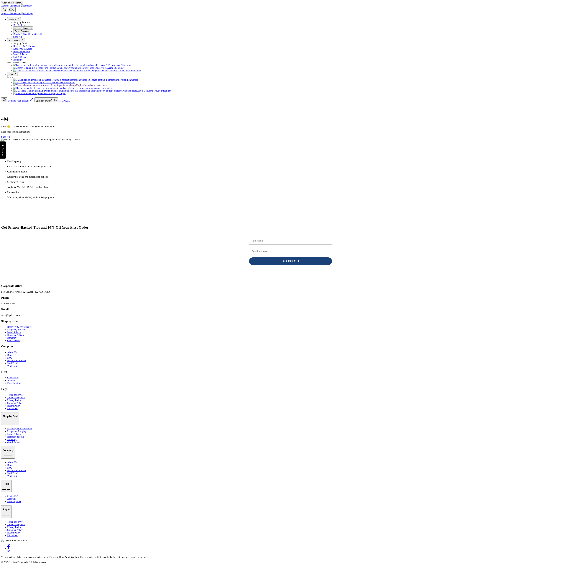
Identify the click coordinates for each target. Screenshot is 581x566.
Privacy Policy (14, 400)
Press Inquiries (14, 383)
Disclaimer (12, 408)
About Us (12, 352)
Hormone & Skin (15, 335)
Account (11, 380)
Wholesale (12, 366)
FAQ (9, 357)
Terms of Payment (16, 397)
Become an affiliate (16, 360)
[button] (10, 418)
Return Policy (13, 405)
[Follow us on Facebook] (8, 548)
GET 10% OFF (290, 261)
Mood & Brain (14, 332)
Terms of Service (15, 395)
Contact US (12, 377)
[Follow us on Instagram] (8, 552)
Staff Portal (12, 363)
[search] (4, 9)
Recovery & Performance (19, 327)
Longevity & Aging (16, 329)
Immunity (11, 337)
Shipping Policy (15, 403)
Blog (9, 355)
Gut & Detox (13, 340)
